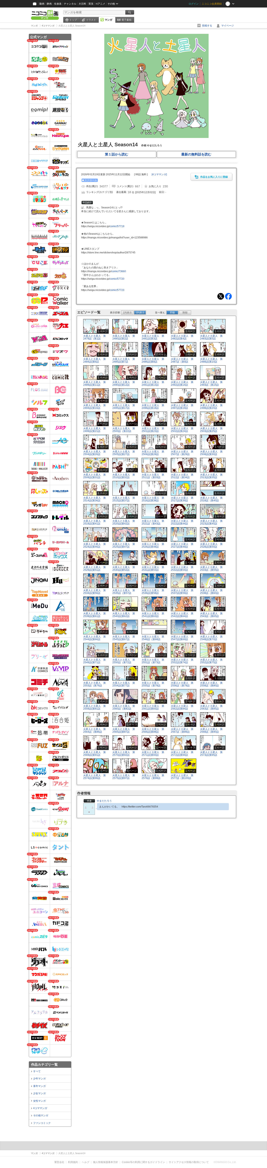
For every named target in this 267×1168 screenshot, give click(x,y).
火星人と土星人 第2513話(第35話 (211, 476)
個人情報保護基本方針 (105, 1162)
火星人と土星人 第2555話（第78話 (153, 684)
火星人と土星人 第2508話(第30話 (211, 453)
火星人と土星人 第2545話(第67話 (123, 638)
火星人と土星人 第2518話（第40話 (211, 499)
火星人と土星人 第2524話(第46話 (94, 545)
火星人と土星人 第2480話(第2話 (123, 337)
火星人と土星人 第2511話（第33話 (153, 476)
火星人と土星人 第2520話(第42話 (123, 522)
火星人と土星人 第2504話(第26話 (94, 453)
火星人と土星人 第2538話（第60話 (211, 592)
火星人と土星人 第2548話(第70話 (211, 638)
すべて (37, 1071)
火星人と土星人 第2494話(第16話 (94, 406)
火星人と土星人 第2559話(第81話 (94, 707)
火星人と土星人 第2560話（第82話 (123, 707)
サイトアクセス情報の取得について (189, 1162)
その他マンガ (40, 1115)
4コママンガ (40, 1108)
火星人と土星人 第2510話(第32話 (123, 476)
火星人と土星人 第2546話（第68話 (153, 638)
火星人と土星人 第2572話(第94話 (182, 753)
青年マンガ (39, 1086)
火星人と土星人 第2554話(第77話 (123, 684)
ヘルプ (85, 1162)
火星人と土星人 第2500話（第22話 (123, 430)
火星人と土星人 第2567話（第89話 (182, 730)
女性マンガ (39, 1100)
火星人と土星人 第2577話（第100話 (182, 777)
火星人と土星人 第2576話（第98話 (153, 777)
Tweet (220, 296)
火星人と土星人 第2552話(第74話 (182, 661)
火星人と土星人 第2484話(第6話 (94, 360)
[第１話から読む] (156, 137)
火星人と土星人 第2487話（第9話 (182, 360)
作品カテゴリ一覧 (44, 1064)
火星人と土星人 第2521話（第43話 (153, 522)
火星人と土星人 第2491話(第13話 (153, 383)
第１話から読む (116, 154)
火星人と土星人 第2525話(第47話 (123, 545)
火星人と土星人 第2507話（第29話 (182, 453)
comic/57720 (117, 278)
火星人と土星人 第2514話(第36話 (94, 499)
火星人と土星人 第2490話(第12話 (123, 383)
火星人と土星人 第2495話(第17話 (123, 406)
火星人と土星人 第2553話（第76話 (94, 684)
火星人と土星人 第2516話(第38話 (153, 499)
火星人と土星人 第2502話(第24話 (182, 430)
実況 (90, 4)
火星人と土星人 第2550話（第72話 (123, 661)
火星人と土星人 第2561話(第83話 (153, 707)
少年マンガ (39, 1078)
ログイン (194, 4)
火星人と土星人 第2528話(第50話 (211, 545)
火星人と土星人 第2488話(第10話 (211, 360)
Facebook (228, 296)
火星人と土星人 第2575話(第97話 (123, 777)
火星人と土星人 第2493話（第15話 (211, 383)
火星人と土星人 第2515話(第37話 (123, 499)
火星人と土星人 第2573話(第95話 (211, 753)
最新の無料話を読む (196, 154)
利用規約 (73, 1162)
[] (159, 174)
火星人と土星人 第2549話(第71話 (94, 661)
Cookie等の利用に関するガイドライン (143, 1162)
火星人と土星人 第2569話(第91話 (94, 753)
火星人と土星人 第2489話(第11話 (94, 383)
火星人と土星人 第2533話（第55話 (211, 568)
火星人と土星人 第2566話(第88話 (153, 730)
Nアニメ (100, 4)
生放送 (58, 4)
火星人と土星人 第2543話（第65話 (211, 615)
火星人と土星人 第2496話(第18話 (153, 406)
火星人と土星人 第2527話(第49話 (182, 545)
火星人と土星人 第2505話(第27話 (123, 453)
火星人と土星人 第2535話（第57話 (123, 592)
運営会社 (59, 1162)
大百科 (82, 4)
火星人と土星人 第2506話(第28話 (153, 453)
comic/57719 (117, 226)
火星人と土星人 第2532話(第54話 (182, 568)
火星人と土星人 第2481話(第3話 (153, 337)
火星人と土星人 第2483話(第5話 (211, 337)
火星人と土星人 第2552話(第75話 (211, 661)
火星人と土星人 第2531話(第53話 (153, 568)
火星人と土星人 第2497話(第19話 (182, 406)
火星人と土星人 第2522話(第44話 (182, 522)
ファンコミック (42, 1123)
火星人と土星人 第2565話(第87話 (123, 730)
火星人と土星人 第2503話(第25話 (211, 430)
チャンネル (70, 4)
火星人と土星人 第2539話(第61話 (94, 615)
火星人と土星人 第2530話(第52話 (123, 568)
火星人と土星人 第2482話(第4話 (182, 337)
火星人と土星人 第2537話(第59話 (182, 592)
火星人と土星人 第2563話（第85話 (211, 707)
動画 (41, 4)
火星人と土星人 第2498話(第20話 (211, 406)
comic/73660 (118, 271)
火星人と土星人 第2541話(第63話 (153, 615)
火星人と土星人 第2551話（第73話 (153, 661)
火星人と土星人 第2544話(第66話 (94, 638)
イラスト (91, 19)
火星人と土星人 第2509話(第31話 (94, 476)
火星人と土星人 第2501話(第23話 (153, 430)
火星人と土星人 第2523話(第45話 (211, 522)
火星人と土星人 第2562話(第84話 (182, 707)
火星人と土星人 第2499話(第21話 (94, 430)
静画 (49, 4)
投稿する (207, 25)
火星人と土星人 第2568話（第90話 (211, 730)
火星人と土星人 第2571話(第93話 (153, 753)
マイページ (227, 25)
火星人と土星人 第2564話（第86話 (94, 730)
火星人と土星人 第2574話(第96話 (94, 777)
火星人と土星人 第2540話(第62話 (123, 615)
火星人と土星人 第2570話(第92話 (123, 753)
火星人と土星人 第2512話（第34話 (182, 476)
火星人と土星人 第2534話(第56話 (94, 592)
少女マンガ (39, 1093)
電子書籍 (126, 19)
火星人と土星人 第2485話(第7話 (123, 360)
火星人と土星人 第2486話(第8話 (153, 360)
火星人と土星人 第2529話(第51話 (94, 568)
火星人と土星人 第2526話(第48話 (153, 545)
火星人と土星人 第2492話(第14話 (182, 383)
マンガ (108, 19)
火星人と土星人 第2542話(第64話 (182, 615)
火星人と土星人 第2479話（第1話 (94, 337)
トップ (73, 19)
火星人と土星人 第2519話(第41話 (94, 522)
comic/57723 (117, 290)
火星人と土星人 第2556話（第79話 (182, 684)
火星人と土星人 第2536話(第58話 (153, 592)
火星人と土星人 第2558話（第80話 (211, 684)
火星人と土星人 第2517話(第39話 (182, 499)
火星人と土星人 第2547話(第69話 (182, 638)
